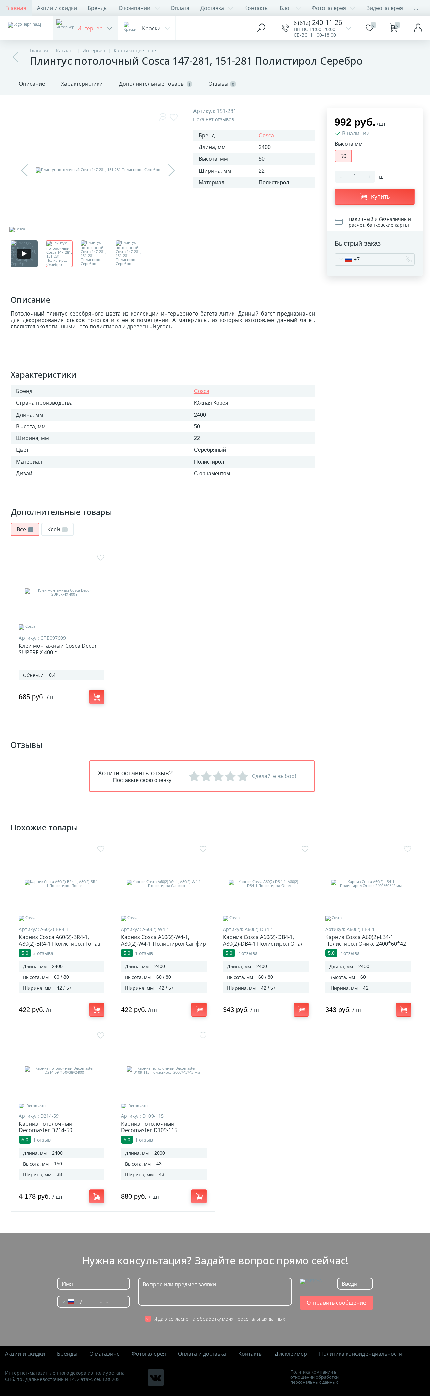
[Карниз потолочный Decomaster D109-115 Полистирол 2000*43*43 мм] (164, 1070)
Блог (286, 8)
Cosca (266, 135)
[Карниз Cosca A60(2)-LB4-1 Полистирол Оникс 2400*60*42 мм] (368, 884)
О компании (134, 8)
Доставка (212, 8)
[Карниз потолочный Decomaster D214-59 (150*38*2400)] (61, 1070)
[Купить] (96, 697)
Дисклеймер (291, 1354)
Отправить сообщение (336, 1302)
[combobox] (347, 259)
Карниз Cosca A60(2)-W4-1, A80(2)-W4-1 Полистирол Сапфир (163, 940)
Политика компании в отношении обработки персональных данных (314, 1377)
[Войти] (418, 28)
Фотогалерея (329, 8)
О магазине (104, 1354)
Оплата (180, 8)
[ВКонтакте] (156, 1377)
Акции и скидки (57, 8)
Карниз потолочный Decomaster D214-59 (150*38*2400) (45, 1130)
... (416, 8)
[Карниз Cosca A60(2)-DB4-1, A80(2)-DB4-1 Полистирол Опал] (266, 884)
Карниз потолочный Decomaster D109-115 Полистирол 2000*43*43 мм (157, 1130)
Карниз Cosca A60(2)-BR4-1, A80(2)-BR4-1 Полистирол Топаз (59, 940)
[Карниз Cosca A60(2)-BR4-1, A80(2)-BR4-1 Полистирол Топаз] (61, 884)
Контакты (256, 8)
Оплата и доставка (202, 1354)
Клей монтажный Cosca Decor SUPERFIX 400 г (58, 649)
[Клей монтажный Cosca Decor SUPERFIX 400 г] (61, 592)
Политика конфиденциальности (360, 1354)
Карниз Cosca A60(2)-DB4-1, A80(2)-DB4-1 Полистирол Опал (263, 940)
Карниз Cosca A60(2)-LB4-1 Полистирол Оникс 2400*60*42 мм (365, 943)
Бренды (98, 8)
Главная (15, 8)
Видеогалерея (384, 8)
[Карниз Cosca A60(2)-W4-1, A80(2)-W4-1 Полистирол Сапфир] (164, 884)
